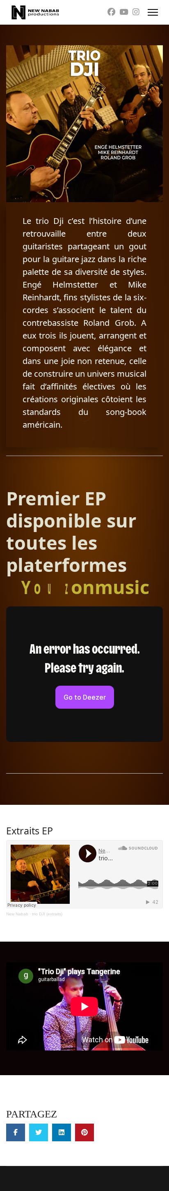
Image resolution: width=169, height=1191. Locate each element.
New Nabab (17, 914)
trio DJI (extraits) (47, 914)
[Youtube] (123, 12)
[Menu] (153, 12)
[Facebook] (111, 12)
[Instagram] (135, 12)
